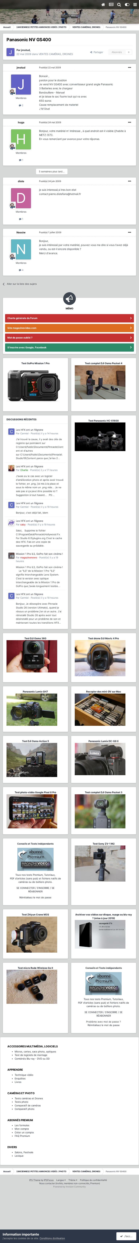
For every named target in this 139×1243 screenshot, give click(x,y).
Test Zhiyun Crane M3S (35, 914)
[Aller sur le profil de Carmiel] (11, 431)
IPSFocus (49, 1180)
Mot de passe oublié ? (19, 337)
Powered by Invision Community (69, 1186)
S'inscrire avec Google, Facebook (27, 347)
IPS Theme (34, 1180)
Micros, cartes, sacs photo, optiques (35, 1051)
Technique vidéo (24, 1074)
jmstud (21, 67)
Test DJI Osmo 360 (35, 638)
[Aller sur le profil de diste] (21, 198)
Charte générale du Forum (22, 318)
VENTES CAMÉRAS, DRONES (56, 54)
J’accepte (129, 1236)
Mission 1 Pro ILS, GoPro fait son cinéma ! (39, 553)
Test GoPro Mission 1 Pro (35, 363)
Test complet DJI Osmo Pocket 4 (103, 363)
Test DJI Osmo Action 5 (35, 741)
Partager (97, 52)
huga (21, 122)
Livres (18, 1081)
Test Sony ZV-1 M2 (104, 843)
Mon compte (22, 1128)
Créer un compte (24, 1132)
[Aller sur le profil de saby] (11, 523)
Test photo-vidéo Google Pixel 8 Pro (35, 792)
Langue (60, 1180)
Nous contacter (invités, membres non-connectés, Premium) (69, 1183)
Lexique (19, 1155)
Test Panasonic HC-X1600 (103, 420)
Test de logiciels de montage (31, 1055)
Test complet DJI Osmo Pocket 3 (103, 792)
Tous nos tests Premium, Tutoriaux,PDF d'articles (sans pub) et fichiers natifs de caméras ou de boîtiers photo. (35, 878)
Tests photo (21, 1101)
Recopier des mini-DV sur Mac (103, 691)
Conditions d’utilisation (52, 1238)
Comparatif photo (24, 1108)
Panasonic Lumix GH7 (35, 691)
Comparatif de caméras (28, 1105)
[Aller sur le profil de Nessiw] (21, 249)
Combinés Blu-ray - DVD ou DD (32, 1058)
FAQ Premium (22, 1135)
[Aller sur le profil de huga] (21, 139)
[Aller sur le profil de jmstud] (10, 52)
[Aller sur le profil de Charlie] (11, 468)
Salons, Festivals (24, 1152)
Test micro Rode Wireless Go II (35, 967)
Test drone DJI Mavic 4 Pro (103, 638)
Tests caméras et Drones (29, 1098)
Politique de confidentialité (93, 1180)
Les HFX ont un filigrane (29, 429)
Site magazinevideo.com (21, 327)
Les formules (22, 1125)
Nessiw (21, 232)
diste (21, 181)
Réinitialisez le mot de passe (35, 897)
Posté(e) (50, 67)
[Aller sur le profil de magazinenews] (11, 556)
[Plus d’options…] (129, 67)
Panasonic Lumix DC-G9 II (104, 741)
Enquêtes (20, 1078)
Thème (72, 1180)
